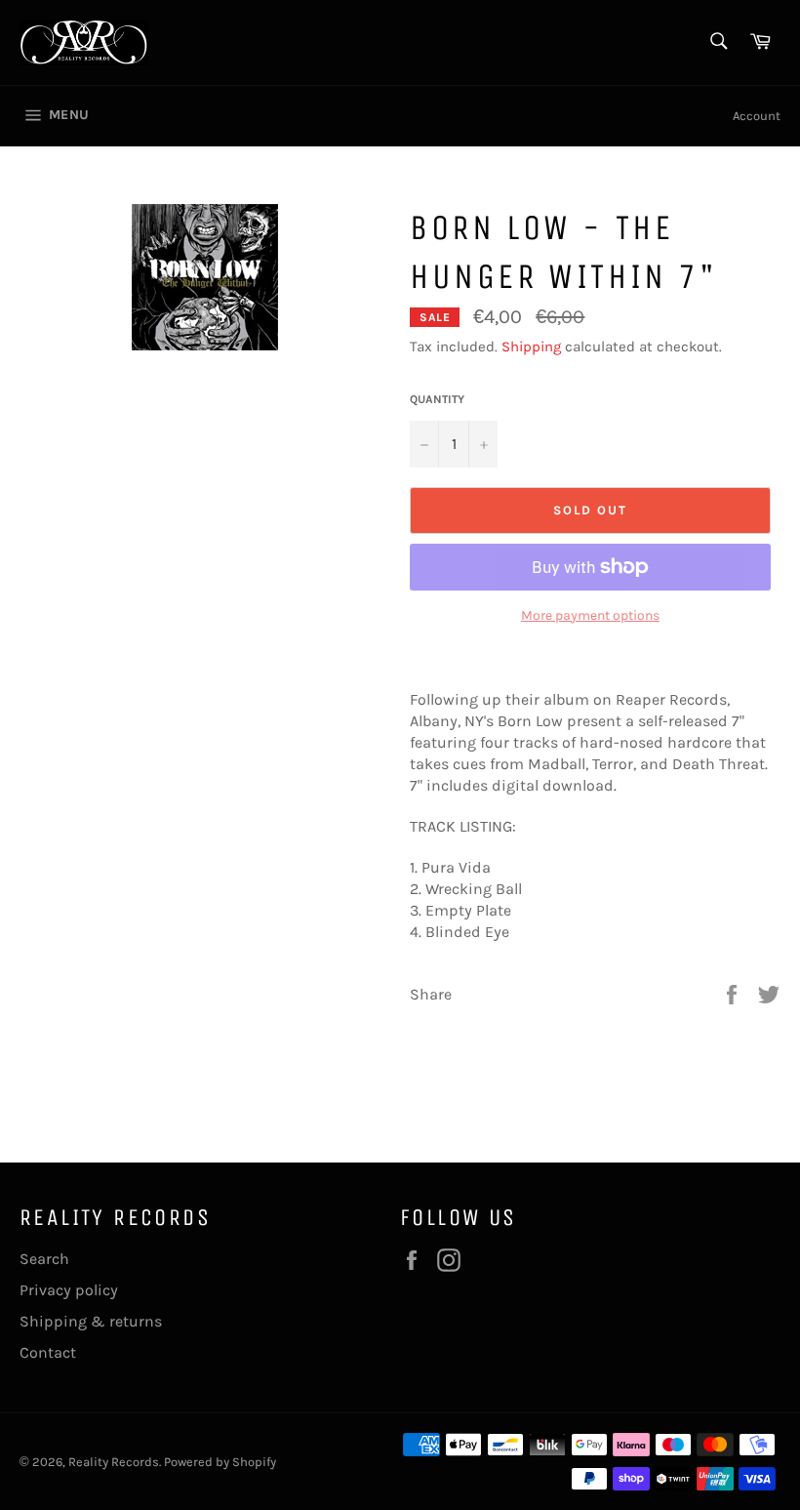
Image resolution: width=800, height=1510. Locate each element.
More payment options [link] (590, 615)
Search (44, 1258)
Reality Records (113, 1461)
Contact (48, 1352)
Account (756, 115)
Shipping (531, 346)
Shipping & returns (91, 1321)
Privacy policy (69, 1290)
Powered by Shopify (220, 1461)
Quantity (437, 399)
